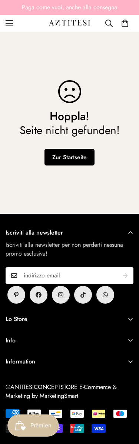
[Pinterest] (16, 295)
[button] (124, 23)
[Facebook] (38, 295)
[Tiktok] (83, 295)
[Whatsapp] (105, 295)
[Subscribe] (125, 275)
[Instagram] (61, 295)
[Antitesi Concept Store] (69, 23)
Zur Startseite (69, 157)
